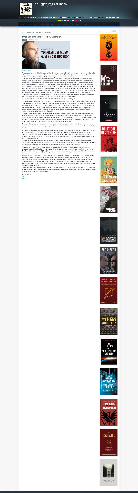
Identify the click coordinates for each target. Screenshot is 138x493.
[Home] (25, 14)
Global (24, 178)
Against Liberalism (47, 24)
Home (22, 24)
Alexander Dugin (26, 70)
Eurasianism (62, 24)
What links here (33, 39)
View (25, 39)
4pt (23, 176)
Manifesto (75, 24)
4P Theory (32, 24)
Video (85, 24)
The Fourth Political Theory (50, 4)
